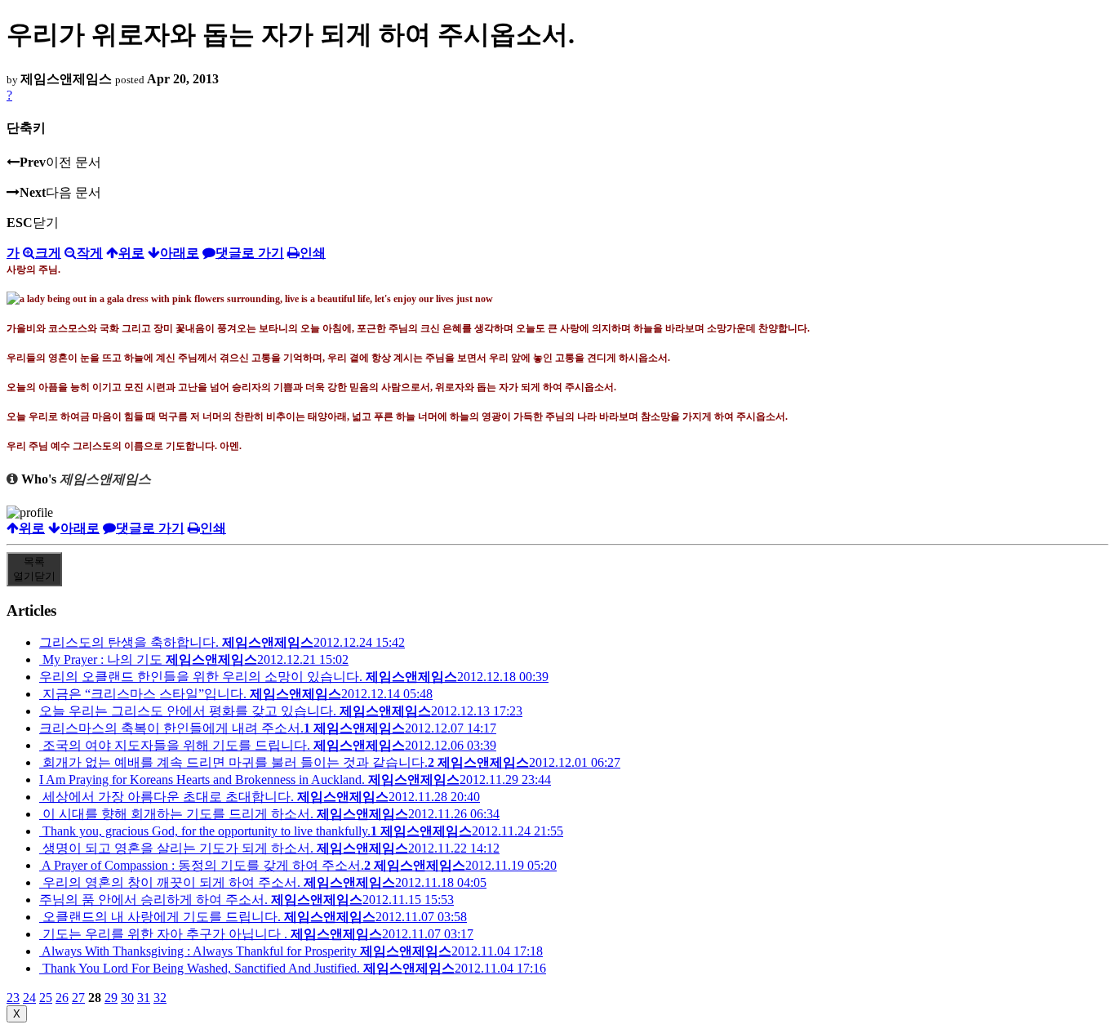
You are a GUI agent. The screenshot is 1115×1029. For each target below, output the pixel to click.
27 (78, 997)
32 (160, 997)
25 (45, 997)
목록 (34, 568)
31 (143, 997)
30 (127, 997)
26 (62, 997)
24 (29, 997)
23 (13, 997)
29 (111, 997)
